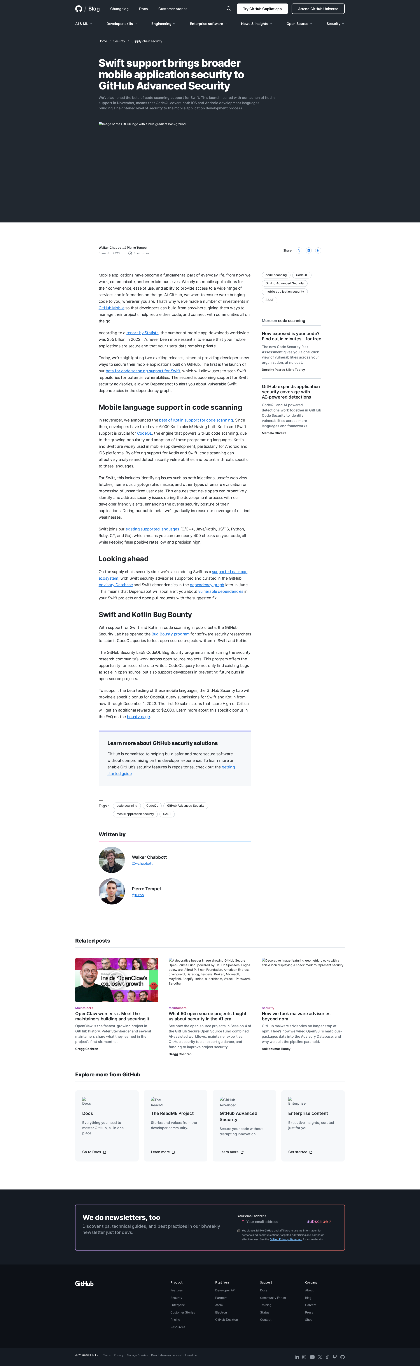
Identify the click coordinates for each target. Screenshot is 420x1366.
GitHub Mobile (111, 308)
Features (176, 1290)
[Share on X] (299, 250)
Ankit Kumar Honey (276, 1049)
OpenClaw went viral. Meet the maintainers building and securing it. (113, 1016)
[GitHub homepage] (78, 8)
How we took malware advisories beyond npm (296, 1016)
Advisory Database (116, 584)
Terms (106, 1355)
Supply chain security (146, 41)
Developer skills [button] (120, 23)
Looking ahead (124, 558)
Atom (219, 1305)
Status (264, 1312)
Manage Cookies (137, 1355)
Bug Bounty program (171, 634)
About (309, 1290)
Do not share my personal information (174, 1355)
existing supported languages (152, 529)
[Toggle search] (228, 8)
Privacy (118, 1355)
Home (103, 41)
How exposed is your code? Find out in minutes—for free (291, 336)
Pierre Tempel (137, 247)
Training (265, 1305)
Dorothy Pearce (273, 369)
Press (309, 1312)
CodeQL (144, 433)
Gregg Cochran (86, 1049)
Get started (298, 1152)
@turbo (138, 895)
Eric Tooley (296, 369)
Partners (221, 1298)
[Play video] (116, 980)
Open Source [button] (297, 23)
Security (119, 41)
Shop (309, 1319)
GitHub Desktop (226, 1319)
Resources (177, 1327)
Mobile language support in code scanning (170, 407)
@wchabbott (142, 863)
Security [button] (333, 23)
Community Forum (273, 1298)
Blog (94, 8)
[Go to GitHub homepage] (84, 1285)
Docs (263, 1290)
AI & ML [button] (81, 23)
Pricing (175, 1319)
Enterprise (177, 1305)
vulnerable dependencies (220, 591)
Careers (310, 1305)
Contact (265, 1319)
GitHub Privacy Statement (286, 1239)
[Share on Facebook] (309, 250)
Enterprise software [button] (206, 23)
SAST (167, 814)
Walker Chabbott (111, 247)
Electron (221, 1312)
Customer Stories (182, 1312)
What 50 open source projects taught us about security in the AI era (208, 1016)
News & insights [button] (254, 23)
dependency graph (207, 584)
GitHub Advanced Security (186, 805)
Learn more (161, 1152)
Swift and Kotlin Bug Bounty (145, 614)
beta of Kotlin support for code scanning (196, 420)
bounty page (138, 716)
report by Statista (142, 333)
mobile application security (135, 814)
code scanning (127, 805)
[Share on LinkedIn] (318, 250)
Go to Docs (92, 1152)
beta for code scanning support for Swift (143, 371)
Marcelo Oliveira (274, 433)
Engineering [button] (161, 23)
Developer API (225, 1290)
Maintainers (84, 1008)
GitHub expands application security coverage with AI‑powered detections (291, 392)
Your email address (251, 1216)
